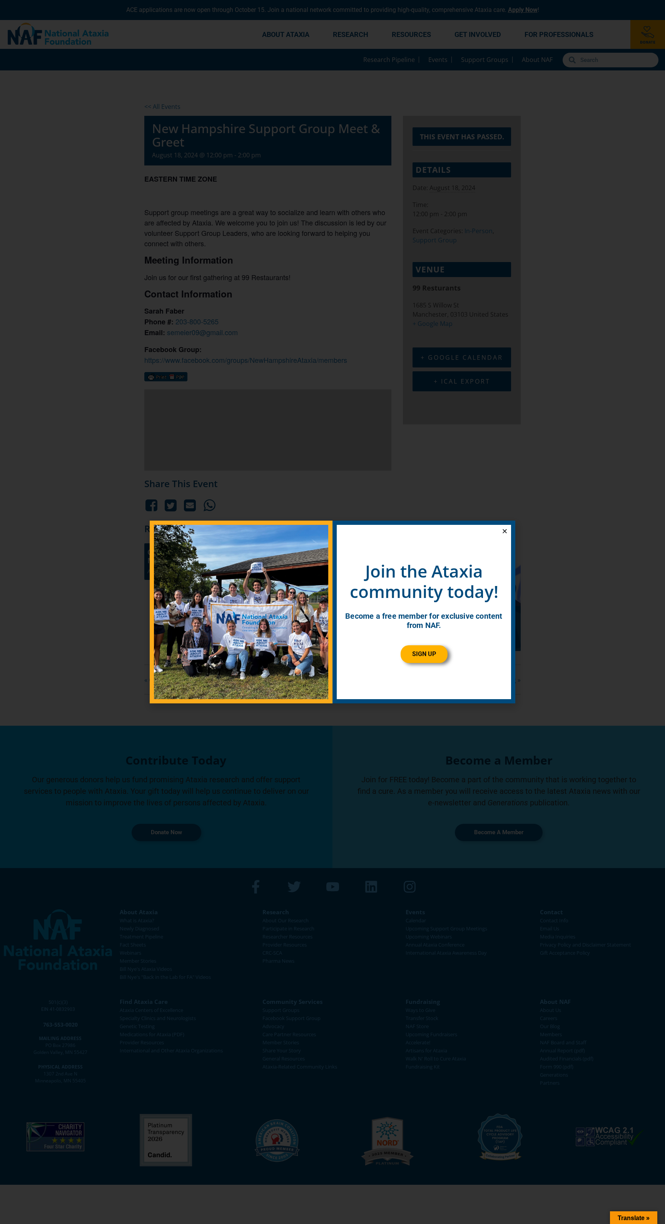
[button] (505, 531)
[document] (332, 612)
